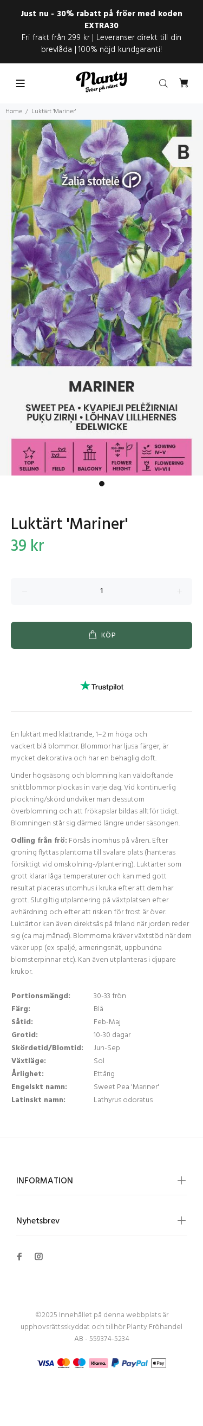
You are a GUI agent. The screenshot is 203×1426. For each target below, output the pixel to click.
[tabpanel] (101, 298)
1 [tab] (101, 483)
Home (13, 111)
